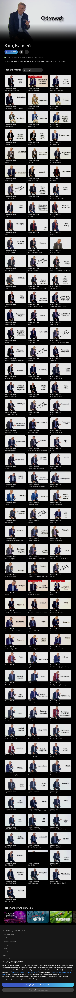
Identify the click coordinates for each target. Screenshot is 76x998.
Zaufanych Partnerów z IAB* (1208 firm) (25, 972)
